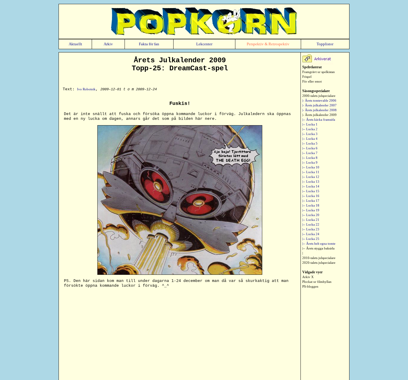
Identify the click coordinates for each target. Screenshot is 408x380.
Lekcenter (204, 44)
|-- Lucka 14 (310, 186)
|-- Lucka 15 (310, 191)
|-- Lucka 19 (310, 210)
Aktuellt (75, 44)
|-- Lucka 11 (310, 172)
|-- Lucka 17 (310, 200)
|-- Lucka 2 (309, 129)
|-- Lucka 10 (310, 167)
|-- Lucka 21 (310, 219)
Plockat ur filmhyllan (317, 281)
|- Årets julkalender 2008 (319, 110)
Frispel (307, 76)
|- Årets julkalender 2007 (319, 105)
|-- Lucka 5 (309, 143)
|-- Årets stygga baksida (318, 248)
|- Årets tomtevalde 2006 (319, 100)
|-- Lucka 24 (310, 234)
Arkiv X (308, 277)
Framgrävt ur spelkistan (318, 72)
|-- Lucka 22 (310, 224)
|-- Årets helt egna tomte (318, 243)
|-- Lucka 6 (309, 148)
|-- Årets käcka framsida (318, 119)
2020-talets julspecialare (318, 262)
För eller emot (312, 81)
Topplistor (325, 44)
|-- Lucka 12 (310, 177)
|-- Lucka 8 (309, 157)
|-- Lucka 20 (310, 215)
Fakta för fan (149, 44)
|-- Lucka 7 (309, 153)
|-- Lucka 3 (309, 134)
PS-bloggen (310, 286)
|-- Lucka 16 (310, 196)
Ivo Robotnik (86, 89)
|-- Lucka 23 (310, 229)
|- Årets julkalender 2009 (319, 115)
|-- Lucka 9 (309, 162)
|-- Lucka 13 (310, 181)
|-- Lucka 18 (310, 205)
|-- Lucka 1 (309, 124)
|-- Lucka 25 (310, 239)
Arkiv (108, 44)
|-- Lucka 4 (309, 138)
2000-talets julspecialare (318, 95)
